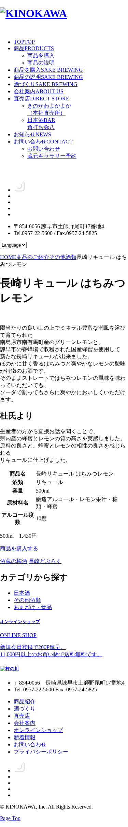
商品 (34, 48)
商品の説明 (41, 63)
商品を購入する (19, 548)
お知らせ (32, 134)
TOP (24, 42)
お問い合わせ (43, 141)
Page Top (10, 818)
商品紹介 (24, 701)
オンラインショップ (38, 730)
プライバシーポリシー (41, 752)
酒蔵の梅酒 (13, 561)
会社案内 (38, 91)
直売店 (41, 98)
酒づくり (45, 84)
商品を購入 (41, 55)
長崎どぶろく (45, 561)
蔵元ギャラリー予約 (51, 156)
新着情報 (24, 737)
